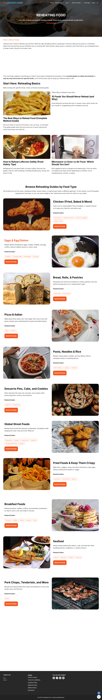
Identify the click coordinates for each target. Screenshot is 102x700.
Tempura (73, 479)
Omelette (7, 256)
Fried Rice (74, 367)
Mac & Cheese (58, 367)
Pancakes (8, 520)
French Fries (65, 479)
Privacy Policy (32, 677)
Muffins (22, 520)
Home (52, 3)
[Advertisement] (51, 63)
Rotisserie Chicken (69, 217)
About (93, 3)
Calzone (13, 330)
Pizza (6, 330)
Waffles (15, 520)
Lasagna (66, 367)
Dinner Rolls (57, 293)
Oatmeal (28, 520)
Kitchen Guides (76, 3)
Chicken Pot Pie (58, 221)
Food (67, 3)
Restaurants (58, 3)
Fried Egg (35, 256)
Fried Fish (63, 557)
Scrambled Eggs (17, 256)
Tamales (16, 440)
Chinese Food (24, 440)
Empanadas (8, 440)
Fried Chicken (57, 217)
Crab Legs (78, 557)
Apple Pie (8, 404)
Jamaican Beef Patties (11, 443)
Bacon (7, 598)
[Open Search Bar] (97, 3)
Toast (34, 520)
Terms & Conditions (34, 680)
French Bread (66, 293)
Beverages (87, 3)
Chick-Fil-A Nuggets (81, 217)
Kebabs (22, 443)
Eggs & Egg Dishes (16, 240)
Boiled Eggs (27, 256)
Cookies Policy (32, 682)
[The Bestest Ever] (13, 3)
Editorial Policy (32, 685)
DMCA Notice (32, 687)
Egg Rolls (33, 440)
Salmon (56, 557)
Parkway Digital (57, 697)
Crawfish (70, 557)
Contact (5, 680)
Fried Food (57, 479)
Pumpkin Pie (16, 404)
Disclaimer (31, 690)
